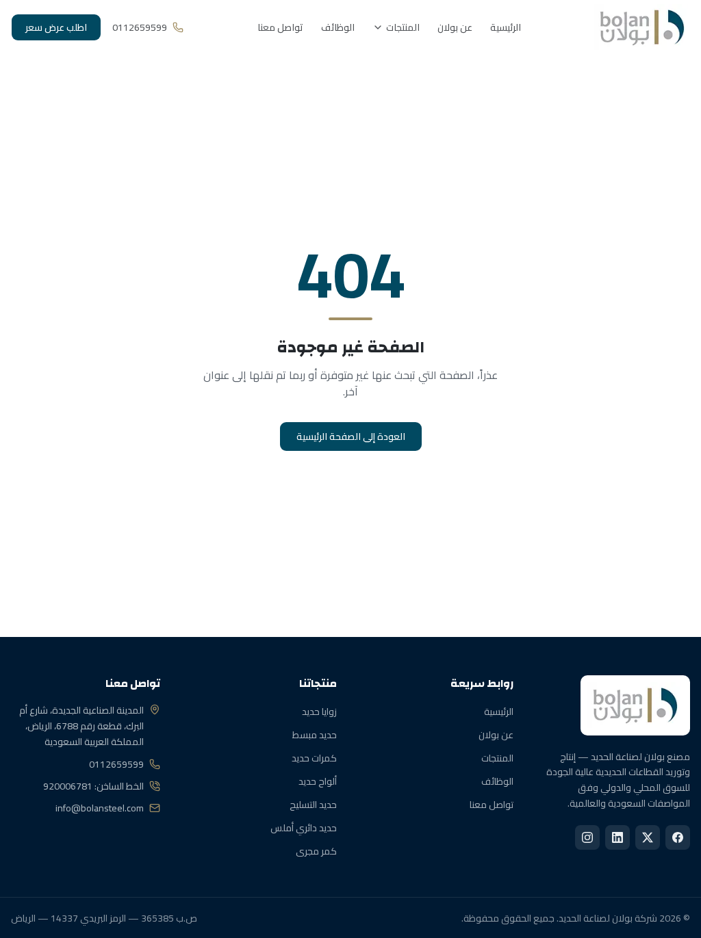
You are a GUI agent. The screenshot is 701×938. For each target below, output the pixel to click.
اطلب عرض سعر (56, 27)
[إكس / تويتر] (647, 837)
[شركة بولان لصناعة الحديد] (642, 27)
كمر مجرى (316, 851)
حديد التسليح (313, 804)
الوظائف (338, 27)
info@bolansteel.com (99, 808)
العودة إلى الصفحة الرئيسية (350, 436)
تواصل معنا (280, 27)
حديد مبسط (314, 735)
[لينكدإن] (617, 837)
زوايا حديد (319, 711)
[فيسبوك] (677, 837)
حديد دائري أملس (303, 828)
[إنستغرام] (587, 837)
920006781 (67, 786)
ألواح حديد (317, 781)
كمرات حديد (314, 758)
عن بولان (454, 27)
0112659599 (116, 764)
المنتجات (403, 27)
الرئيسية (505, 27)
